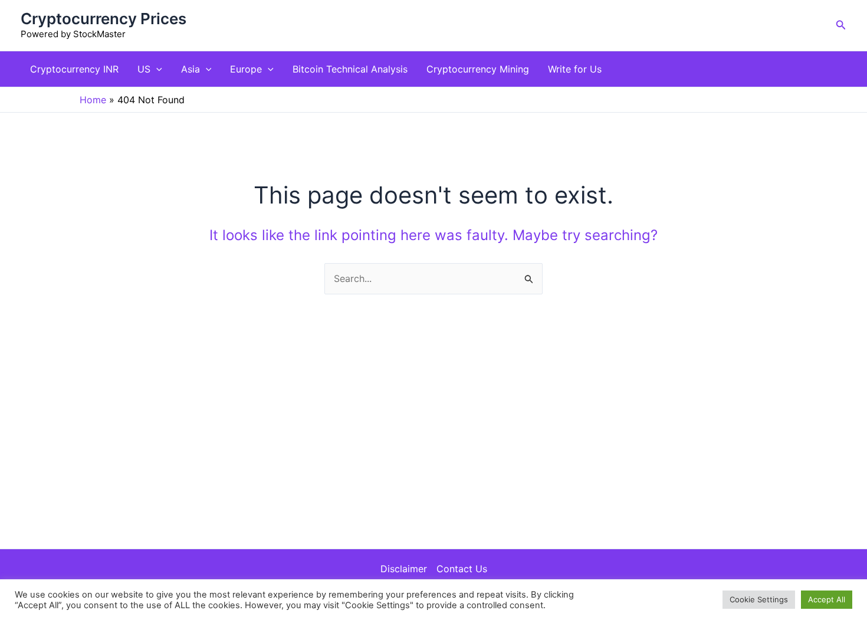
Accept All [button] (826, 599)
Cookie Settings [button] (759, 599)
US (143, 69)
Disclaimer (403, 569)
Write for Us (575, 69)
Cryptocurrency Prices (103, 18)
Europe (246, 69)
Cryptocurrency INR (74, 69)
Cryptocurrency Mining (477, 69)
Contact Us (461, 569)
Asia (190, 69)
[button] (841, 25)
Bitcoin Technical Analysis (350, 69)
